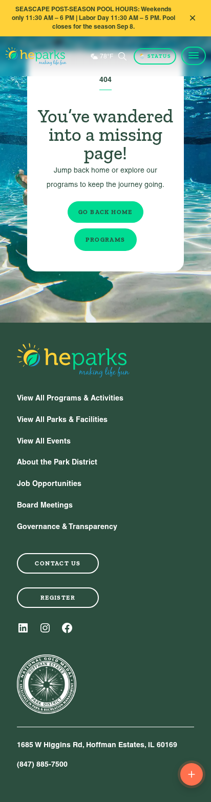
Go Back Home (105, 212)
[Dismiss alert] (192, 18)
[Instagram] (45, 628)
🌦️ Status (155, 56)
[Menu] (193, 56)
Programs (105, 239)
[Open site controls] (191, 774)
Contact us (57, 563)
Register (57, 597)
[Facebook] (67, 628)
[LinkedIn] (23, 628)
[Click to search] (122, 56)
